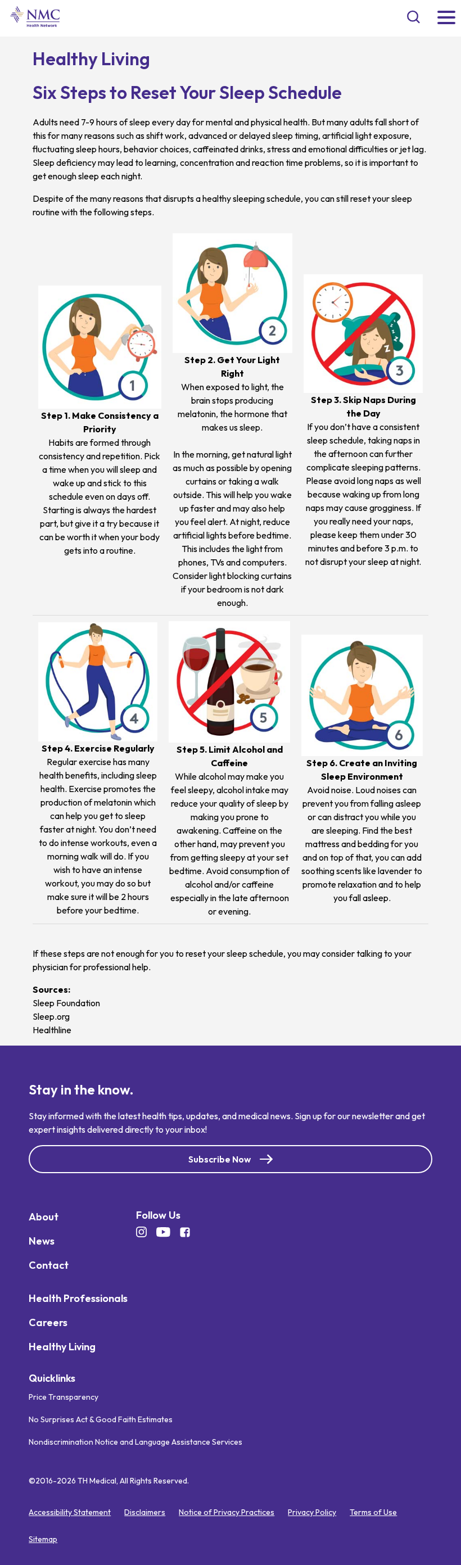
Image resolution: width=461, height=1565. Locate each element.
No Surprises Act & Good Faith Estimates (101, 1419)
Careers (48, 1322)
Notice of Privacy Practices (226, 1512)
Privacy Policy (312, 1512)
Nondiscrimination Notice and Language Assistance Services (135, 1442)
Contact (49, 1265)
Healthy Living (62, 1346)
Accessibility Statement (70, 1512)
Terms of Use (373, 1512)
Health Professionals (78, 1298)
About (43, 1216)
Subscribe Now (219, 1159)
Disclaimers (144, 1512)
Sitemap (43, 1539)
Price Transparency (63, 1397)
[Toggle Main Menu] (446, 18)
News (42, 1240)
